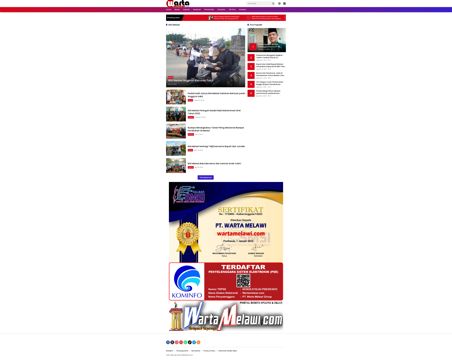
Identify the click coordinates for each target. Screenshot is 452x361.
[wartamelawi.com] (178, 3)
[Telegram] (194, 342)
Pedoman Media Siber (227, 351)
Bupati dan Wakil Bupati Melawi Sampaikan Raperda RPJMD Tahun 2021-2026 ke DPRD (271, 65)
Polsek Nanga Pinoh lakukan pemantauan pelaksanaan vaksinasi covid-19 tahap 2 (268, 92)
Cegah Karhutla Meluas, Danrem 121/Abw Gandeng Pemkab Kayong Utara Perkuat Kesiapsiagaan (280, 18)
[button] (273, 3)
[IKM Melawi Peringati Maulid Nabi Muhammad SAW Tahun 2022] (176, 114)
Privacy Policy (209, 351)
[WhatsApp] (185, 342)
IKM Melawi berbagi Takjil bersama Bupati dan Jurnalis (216, 146)
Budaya (190, 117)
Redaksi (169, 351)
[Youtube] (181, 342)
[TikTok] (190, 342)
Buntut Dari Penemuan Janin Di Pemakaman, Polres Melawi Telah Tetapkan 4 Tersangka (270, 74)
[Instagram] (177, 342)
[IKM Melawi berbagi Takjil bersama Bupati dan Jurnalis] (176, 148)
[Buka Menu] (284, 3)
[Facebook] (168, 342)
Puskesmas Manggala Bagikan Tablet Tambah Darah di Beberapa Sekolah (269, 56)
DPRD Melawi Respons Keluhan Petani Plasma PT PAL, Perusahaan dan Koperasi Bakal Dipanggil (242, 18)
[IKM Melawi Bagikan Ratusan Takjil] (205, 57)
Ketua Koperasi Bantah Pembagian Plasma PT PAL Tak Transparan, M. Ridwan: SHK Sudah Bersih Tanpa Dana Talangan (204, 18)
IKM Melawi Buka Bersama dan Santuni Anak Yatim (214, 163)
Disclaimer (195, 351)
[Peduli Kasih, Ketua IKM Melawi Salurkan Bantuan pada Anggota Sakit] (176, 97)
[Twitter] (172, 342)
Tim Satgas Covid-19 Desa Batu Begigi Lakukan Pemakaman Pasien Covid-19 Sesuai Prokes (269, 83)
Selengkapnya (206, 177)
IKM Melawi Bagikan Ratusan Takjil (190, 80)
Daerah (190, 167)
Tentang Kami (182, 351)
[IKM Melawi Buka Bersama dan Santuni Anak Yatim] (176, 165)
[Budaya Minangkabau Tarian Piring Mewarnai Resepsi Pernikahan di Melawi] (176, 131)
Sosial (171, 77)
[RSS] (198, 342)
